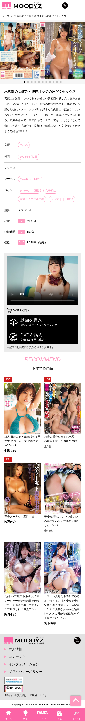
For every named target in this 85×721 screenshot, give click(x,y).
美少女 (55, 199)
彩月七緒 (10, 614)
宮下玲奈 (50, 623)
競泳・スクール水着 (32, 199)
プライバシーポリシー (26, 672)
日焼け (69, 199)
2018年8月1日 (28, 156)
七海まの (10, 450)
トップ (5, 16)
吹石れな (10, 521)
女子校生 (50, 190)
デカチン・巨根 (29, 190)
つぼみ (24, 145)
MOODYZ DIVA (30, 179)
